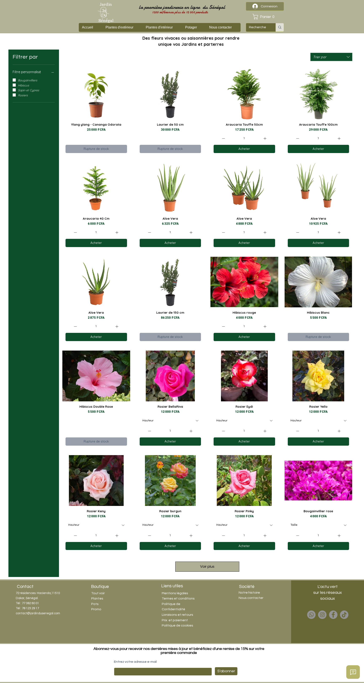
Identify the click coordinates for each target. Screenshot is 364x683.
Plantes (97, 598)
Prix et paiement (175, 620)
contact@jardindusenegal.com (38, 613)
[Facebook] (333, 614)
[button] (265, 16)
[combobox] (331, 57)
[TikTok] (344, 614)
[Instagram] (322, 614)
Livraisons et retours (177, 614)
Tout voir (98, 593)
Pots (95, 604)
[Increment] (265, 138)
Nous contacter (251, 598)
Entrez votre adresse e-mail (135, 661)
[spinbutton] (244, 138)
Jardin (106, 4)
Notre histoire (249, 592)
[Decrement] (223, 138)
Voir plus (207, 567)
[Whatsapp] (311, 614)
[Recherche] (280, 27)
